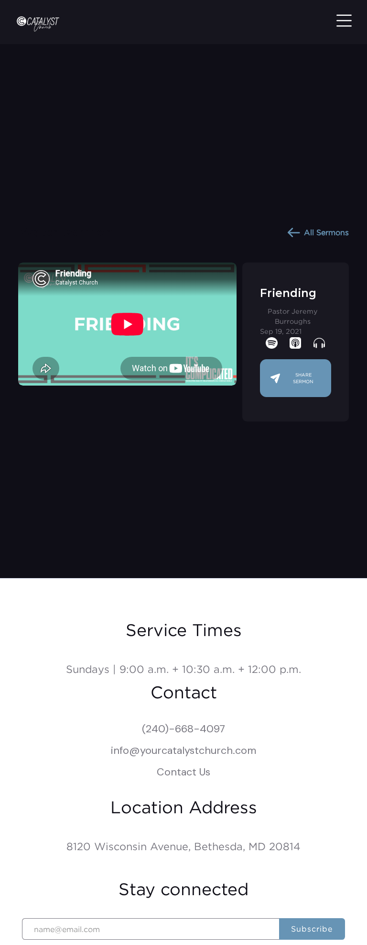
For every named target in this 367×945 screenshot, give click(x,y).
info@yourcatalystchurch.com (183, 750)
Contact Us (183, 772)
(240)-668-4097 (183, 729)
